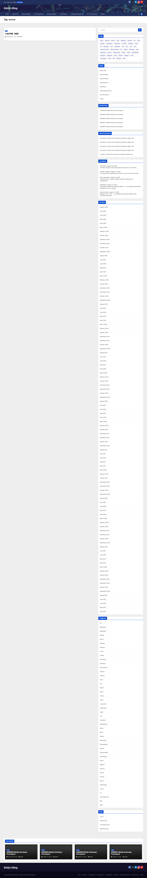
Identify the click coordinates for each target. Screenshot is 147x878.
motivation (131, 49)
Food (101, 679)
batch (101, 40)
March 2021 (103, 470)
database (130, 43)
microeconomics (115, 49)
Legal (101, 712)
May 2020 (103, 510)
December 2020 (104, 482)
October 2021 (104, 441)
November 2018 (104, 583)
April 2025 (103, 272)
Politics (102, 748)
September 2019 (105, 542)
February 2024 (104, 328)
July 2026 (103, 211)
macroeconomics (104, 49)
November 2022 (105, 389)
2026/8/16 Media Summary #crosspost (111, 126)
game (136, 43)
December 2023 (104, 336)
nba (137, 49)
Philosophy (103, 740)
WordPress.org (104, 828)
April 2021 (103, 466)
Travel (103, 14)
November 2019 (104, 534)
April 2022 (103, 417)
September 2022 (105, 397)
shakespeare (135, 52)
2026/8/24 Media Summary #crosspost (111, 114)
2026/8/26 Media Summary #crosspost (111, 110)
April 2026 (103, 223)
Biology (102, 635)
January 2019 (104, 575)
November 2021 (104, 437)
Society (102, 776)
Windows (119, 58)
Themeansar (32, 874)
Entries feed (103, 820)
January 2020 (104, 526)
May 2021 (103, 462)
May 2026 (103, 219)
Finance (102, 675)
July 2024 (103, 308)
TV (100, 793)
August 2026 (103, 207)
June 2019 (103, 555)
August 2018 (103, 595)
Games (102, 688)
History (102, 696)
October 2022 (104, 393)
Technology (103, 785)
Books (102, 639)
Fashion (102, 671)
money (125, 49)
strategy (126, 55)
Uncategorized (104, 797)
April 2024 (103, 320)
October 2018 (104, 587)
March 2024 (103, 324)
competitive (117, 43)
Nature (102, 736)
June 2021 (103, 458)
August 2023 (103, 352)
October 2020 (104, 490)
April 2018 (103, 611)
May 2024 (103, 316)
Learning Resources (77, 14)
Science (102, 768)
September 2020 (105, 494)
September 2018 (105, 591)
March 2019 (103, 567)
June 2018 (103, 603)
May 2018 (103, 607)
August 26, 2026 (12, 856)
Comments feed (104, 824)
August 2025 (103, 255)
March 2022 (103, 421)
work (124, 58)
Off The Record (92, 14)
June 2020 (103, 506)
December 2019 (104, 530)
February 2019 (104, 571)
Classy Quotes (38, 14)
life (123, 46)
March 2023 (103, 373)
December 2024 (104, 288)
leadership (117, 46)
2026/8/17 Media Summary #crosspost (111, 122)
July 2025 (103, 259)
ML (121, 49)
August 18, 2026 (82, 856)
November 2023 (105, 340)
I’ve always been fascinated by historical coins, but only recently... (119, 173)
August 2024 (103, 304)
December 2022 (104, 385)
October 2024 (104, 296)
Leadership (103, 708)
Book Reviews (26, 14)
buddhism (123, 40)
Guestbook (63, 14)
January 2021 (104, 478)
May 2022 (103, 413)
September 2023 (105, 348)
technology (103, 58)
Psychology (103, 756)
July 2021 (103, 454)
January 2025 (104, 284)
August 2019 (103, 547)
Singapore (109, 55)
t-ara (131, 55)
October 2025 (104, 247)
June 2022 (103, 409)
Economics (103, 659)
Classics (102, 647)
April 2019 (103, 563)
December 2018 (104, 579)
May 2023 (103, 365)
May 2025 (103, 268)
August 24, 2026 (47, 856)
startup (120, 55)
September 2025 (105, 251)
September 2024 (105, 300)
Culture (102, 655)
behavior (107, 40)
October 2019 (104, 538)
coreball (102, 154)
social (115, 55)
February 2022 (104, 425)
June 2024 (103, 312)
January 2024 (104, 332)
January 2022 (104, 429)
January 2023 (104, 381)
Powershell (103, 52)
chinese (102, 43)
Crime (101, 651)
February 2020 (104, 522)
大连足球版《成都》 (12, 34)
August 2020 (103, 498)
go (101, 46)
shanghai (102, 55)
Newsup (26, 874)
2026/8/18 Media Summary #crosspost (111, 118)
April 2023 (103, 369)
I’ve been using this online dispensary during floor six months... (118, 167)
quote (128, 52)
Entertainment (52, 14)
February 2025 (104, 280)
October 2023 (104, 344)
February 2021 (104, 474)
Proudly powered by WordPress (11, 874)
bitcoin (113, 40)
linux (126, 46)
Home (7, 14)
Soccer (102, 772)
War (101, 801)
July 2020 (103, 502)
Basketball (103, 631)
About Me (15, 14)
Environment (103, 667)
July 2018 (103, 599)
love (135, 46)
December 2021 (104, 433)
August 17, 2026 (117, 856)
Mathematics (103, 724)
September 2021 (105, 445)
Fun (101, 683)
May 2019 (103, 559)
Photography (103, 744)
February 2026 (104, 231)
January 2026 (104, 235)
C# (134, 40)
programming (116, 52)
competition (109, 43)
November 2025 (105, 243)
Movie (101, 728)
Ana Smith (103, 138)
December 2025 (104, 239)
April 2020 (103, 514)
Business (102, 643)
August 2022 (103, 401)
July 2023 (103, 356)
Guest (101, 692)
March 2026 (103, 227)
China (138, 40)
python (123, 52)
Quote (101, 760)
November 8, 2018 (12, 36)
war (114, 58)
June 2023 (103, 361)
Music (101, 732)
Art (101, 623)
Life (6, 31)
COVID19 (124, 43)
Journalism (103, 704)
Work (101, 805)
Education (103, 663)
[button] (138, 14)
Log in (102, 816)
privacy (109, 52)
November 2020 (105, 486)
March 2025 (103, 276)
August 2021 (103, 449)
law (111, 46)
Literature (103, 720)
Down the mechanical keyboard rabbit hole (121, 138)
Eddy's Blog (10, 8)
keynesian (106, 46)
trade (109, 58)
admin (21, 36)
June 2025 (103, 263)
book (118, 40)
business (130, 40)
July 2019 (103, 551)
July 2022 (103, 405)
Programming (104, 752)
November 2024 (105, 292)
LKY (131, 46)
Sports (102, 780)
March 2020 (103, 518)
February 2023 (104, 377)
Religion (102, 764)
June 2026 (103, 215)
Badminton (103, 627)
